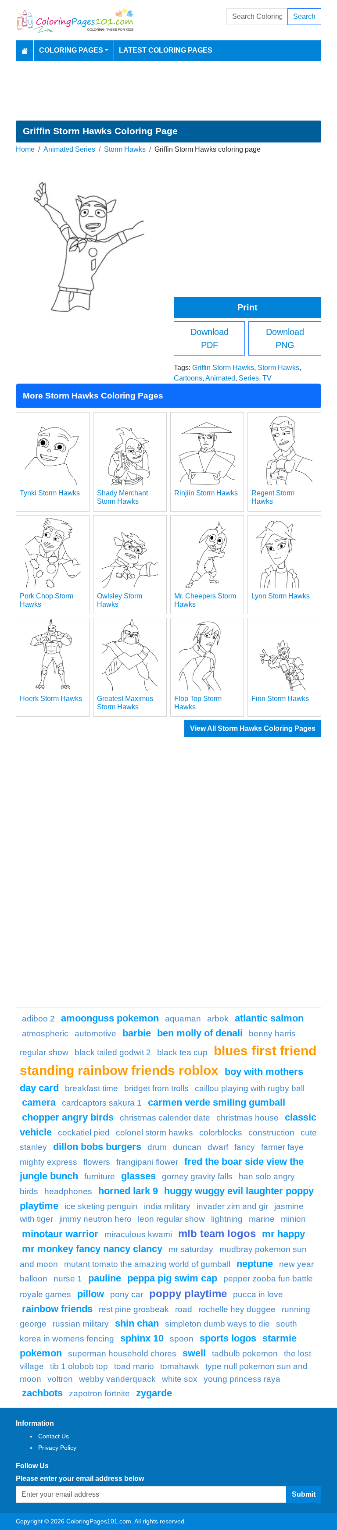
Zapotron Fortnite (99, 1393)
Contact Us (53, 1436)
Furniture (99, 1176)
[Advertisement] (168, 90)
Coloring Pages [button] (71, 50)
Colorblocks (220, 1132)
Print (247, 307)
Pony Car (126, 1294)
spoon (182, 1338)
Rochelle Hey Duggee (237, 1309)
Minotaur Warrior (60, 1233)
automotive (95, 1033)
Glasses (138, 1176)
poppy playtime (188, 1293)
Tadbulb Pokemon (245, 1353)
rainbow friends (57, 1308)
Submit (303, 1494)
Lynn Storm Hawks (280, 596)
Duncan (187, 1147)
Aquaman (183, 1018)
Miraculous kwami (138, 1234)
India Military (167, 1206)
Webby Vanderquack (117, 1379)
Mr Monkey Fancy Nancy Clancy (92, 1248)
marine (262, 1219)
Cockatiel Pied (84, 1132)
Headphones (68, 1191)
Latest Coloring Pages (165, 50)
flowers (96, 1162)
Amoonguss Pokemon (110, 1018)
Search (304, 16)
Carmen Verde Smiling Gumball (216, 1102)
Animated (220, 378)
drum (157, 1147)
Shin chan (137, 1323)
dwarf (218, 1147)
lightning (227, 1219)
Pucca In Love (258, 1294)
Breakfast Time (91, 1088)
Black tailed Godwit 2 (113, 1052)
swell (194, 1353)
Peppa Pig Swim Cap (172, 1278)
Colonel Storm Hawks (154, 1132)
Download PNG (285, 338)
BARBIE (136, 1033)
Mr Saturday (190, 1249)
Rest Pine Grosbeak (134, 1309)
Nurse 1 (68, 1278)
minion (293, 1219)
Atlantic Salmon (269, 1018)
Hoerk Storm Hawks (51, 698)
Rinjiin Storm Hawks (206, 493)
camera (39, 1102)
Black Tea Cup (182, 1052)
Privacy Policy (57, 1447)
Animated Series (69, 149)
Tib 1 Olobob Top (79, 1366)
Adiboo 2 (38, 1018)
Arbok (218, 1018)
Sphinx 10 (142, 1338)
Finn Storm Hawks (280, 698)
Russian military (81, 1323)
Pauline (104, 1278)
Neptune (255, 1263)
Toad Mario (134, 1366)
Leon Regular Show (171, 1219)
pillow (90, 1293)
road (183, 1309)
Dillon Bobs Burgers (97, 1146)
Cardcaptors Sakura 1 (102, 1102)
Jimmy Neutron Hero (95, 1219)
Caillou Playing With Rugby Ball (250, 1088)
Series (249, 378)
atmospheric (45, 1033)
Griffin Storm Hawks (223, 367)
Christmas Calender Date (165, 1117)
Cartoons (188, 378)
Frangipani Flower (147, 1162)
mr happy (283, 1233)
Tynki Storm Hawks (50, 493)
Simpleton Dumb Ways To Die (217, 1323)
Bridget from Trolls (156, 1088)
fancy (244, 1147)
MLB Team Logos (217, 1233)
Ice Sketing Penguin (101, 1206)
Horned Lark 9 (128, 1190)
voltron (60, 1379)
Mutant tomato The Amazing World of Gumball (147, 1264)
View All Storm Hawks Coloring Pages (252, 728)
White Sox (179, 1379)
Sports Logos (228, 1338)
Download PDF (209, 338)
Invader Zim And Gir (232, 1206)
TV (267, 378)
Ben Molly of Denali (200, 1033)
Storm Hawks (125, 149)
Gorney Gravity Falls (197, 1176)
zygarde (154, 1393)
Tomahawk (179, 1366)
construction (271, 1132)
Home (25, 149)
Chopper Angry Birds (68, 1117)
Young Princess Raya (242, 1379)
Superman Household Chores (122, 1353)
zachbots (42, 1393)
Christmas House (247, 1117)
